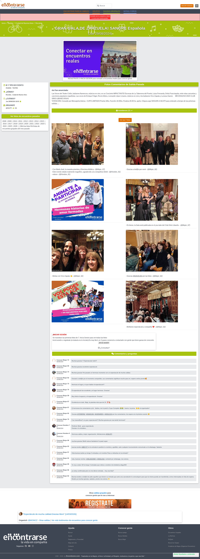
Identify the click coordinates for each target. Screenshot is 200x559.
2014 (37, 121)
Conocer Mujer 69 (63, 366)
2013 (31, 121)
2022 (37, 124)
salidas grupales (100, 493)
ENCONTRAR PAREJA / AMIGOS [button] (76, 11)
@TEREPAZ (81, 414)
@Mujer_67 (100, 169)
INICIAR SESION (186, 6)
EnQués (170, 539)
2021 (32, 124)
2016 (5, 124)
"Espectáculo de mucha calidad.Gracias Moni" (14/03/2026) (49, 514)
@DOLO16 (108, 414)
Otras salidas (44, 520)
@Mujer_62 (152, 169)
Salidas (10, 23)
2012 (26, 121)
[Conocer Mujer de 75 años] (54, 390)
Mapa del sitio (72, 543)
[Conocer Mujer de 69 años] (54, 366)
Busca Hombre (122, 536)
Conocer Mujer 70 (63, 419)
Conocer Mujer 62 (63, 377)
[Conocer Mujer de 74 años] (54, 372)
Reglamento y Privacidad (75, 539)
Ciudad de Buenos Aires (24, 23)
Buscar (70, 532)
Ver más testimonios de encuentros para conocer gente (75, 520)
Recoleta (39, 23)
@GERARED (99, 414)
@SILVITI (9, 108)
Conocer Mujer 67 (63, 401)
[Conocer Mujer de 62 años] (54, 378)
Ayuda (70, 536)
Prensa (70, 549)
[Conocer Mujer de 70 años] (54, 420)
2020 (26, 124)
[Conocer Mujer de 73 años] (54, 360)
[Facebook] (25, 546)
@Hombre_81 (115, 172)
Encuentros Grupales (174, 532)
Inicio (4, 23)
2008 (4, 121)
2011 (20, 121)
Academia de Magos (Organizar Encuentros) (181, 546)
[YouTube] (28, 546)
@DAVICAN (137, 276)
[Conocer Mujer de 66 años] (54, 441)
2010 (15, 121)
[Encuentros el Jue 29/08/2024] (20, 101)
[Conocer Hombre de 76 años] (54, 426)
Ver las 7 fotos (125, 120)
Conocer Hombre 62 (63, 434)
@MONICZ (32, 520)
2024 (5, 126)
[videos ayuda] (196, 5)
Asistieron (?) (124, 110)
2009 (10, 121)
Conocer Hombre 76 (63, 425)
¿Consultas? (105, 348)
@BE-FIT (85, 447)
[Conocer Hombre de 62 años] (54, 434)
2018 (15, 124)
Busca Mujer (122, 539)
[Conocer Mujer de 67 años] (54, 402)
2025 (10, 126)
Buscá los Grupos (173, 543)
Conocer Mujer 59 (63, 395)
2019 (21, 124)
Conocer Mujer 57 (63, 452)
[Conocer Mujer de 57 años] (54, 453)
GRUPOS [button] (96, 11)
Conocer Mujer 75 (63, 389)
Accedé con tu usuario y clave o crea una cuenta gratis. (100, 17)
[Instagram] (32, 546)
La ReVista (171, 536)
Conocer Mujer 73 (63, 360)
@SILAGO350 (91, 459)
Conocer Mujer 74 (63, 372)
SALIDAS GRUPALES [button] (111, 11)
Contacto (71, 546)
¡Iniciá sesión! (104, 343)
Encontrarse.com (73, 556)
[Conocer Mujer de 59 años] (54, 396)
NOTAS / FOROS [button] (130, 11)
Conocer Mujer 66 (63, 440)
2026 (15, 126)
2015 (42, 121)
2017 (10, 124)
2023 (42, 124)
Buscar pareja (122, 532)
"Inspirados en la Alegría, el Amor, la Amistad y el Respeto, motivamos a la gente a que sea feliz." (113, 556)
